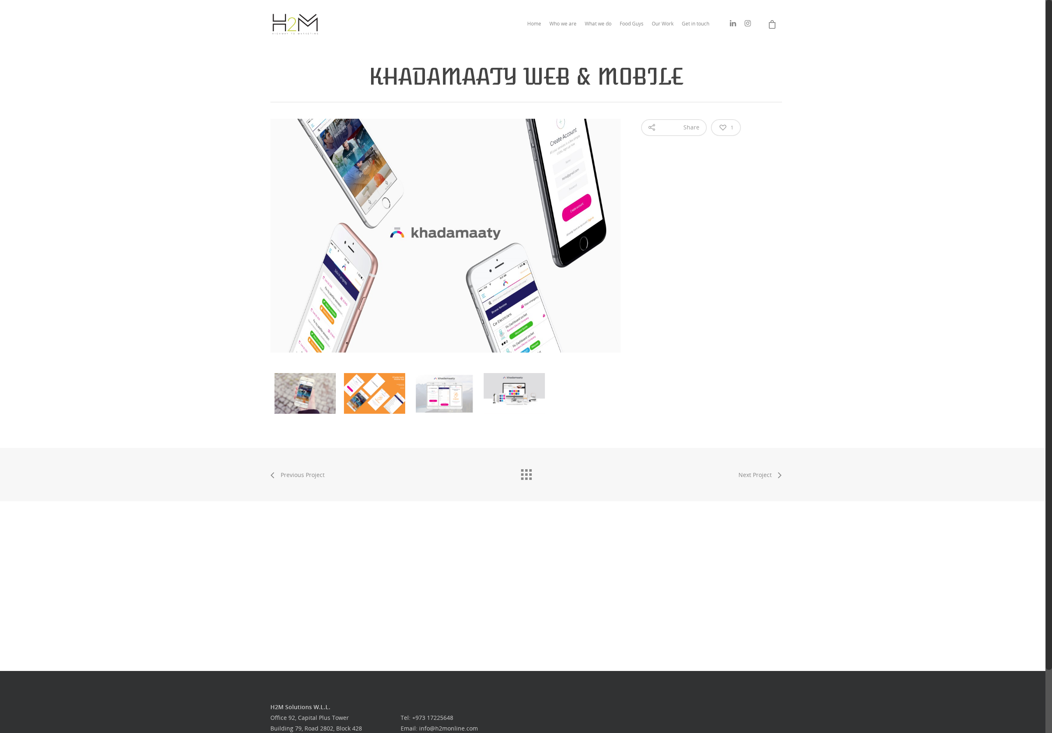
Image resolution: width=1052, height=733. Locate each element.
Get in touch (695, 23)
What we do (598, 23)
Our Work (663, 23)
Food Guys (632, 23)
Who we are (563, 23)
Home (534, 23)
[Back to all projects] (526, 472)
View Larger (307, 387)
